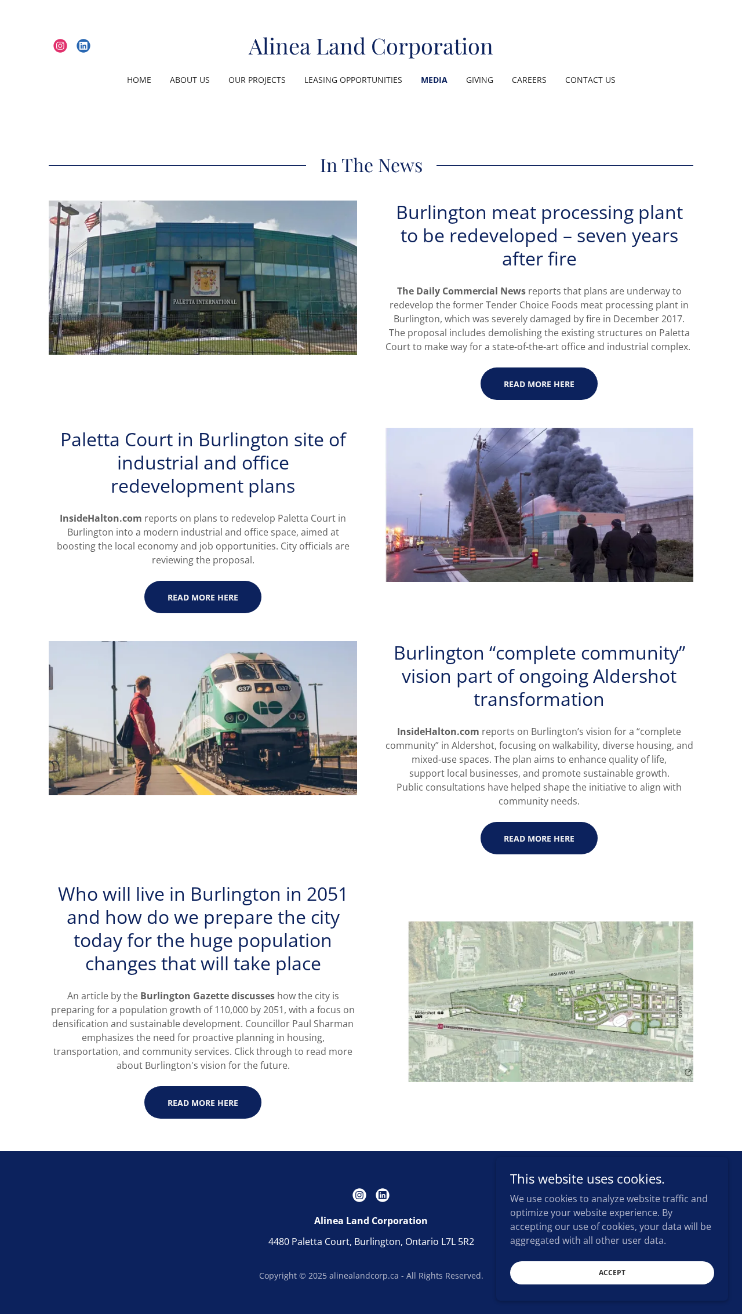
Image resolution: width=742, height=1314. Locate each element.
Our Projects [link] (257, 79)
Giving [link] (479, 79)
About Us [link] (190, 79)
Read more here (539, 838)
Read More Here (539, 384)
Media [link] (434, 79)
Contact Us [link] (590, 79)
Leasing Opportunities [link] (353, 79)
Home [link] (139, 79)
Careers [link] (529, 79)
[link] (60, 45)
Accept (612, 1272)
